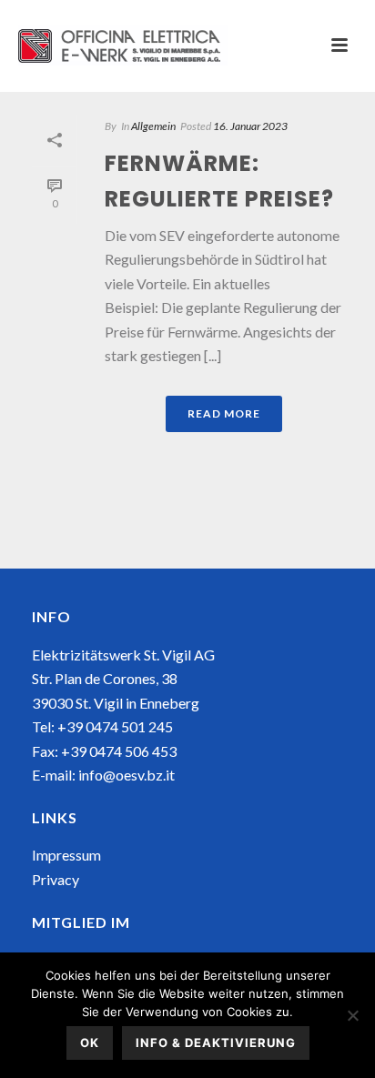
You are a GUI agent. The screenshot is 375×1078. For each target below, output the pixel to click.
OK (89, 1042)
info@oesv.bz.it (126, 774)
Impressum (66, 854)
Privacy (55, 879)
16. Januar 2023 (250, 126)
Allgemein (153, 126)
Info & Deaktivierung (216, 1042)
